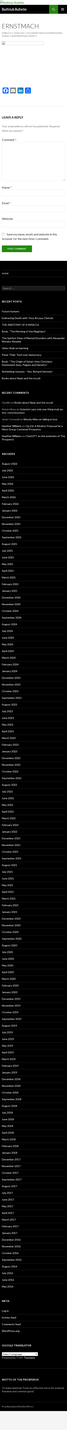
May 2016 (7, 1286)
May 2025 (7, 564)
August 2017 (9, 1186)
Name (7, 187)
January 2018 (9, 1152)
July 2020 (7, 952)
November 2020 (11, 925)
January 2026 (9, 510)
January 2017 (9, 1233)
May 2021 (7, 885)
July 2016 (7, 1273)
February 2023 (10, 744)
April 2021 (8, 891)
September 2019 (11, 1018)
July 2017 (7, 1192)
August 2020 (9, 945)
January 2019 (9, 1072)
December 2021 (11, 838)
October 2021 (10, 851)
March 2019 (9, 1059)
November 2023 (11, 684)
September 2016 (11, 1259)
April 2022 (8, 811)
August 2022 (9, 784)
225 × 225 (25, 33)
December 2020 (11, 918)
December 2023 (11, 677)
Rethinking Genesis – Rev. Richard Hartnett (27, 371)
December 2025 (11, 517)
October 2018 (10, 1092)
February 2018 (10, 1146)
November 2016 (11, 1246)
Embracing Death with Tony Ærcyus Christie (27, 318)
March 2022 (9, 818)
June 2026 (8, 477)
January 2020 (9, 992)
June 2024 (8, 637)
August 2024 (9, 624)
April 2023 (8, 731)
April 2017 (8, 1212)
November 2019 (11, 1005)
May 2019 (7, 1045)
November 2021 (11, 845)
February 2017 (10, 1226)
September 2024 (11, 617)
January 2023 (9, 751)
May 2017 (7, 1206)
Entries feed (9, 1317)
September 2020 (11, 938)
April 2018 (8, 1132)
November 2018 (11, 1085)
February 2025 (10, 584)
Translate (29, 1357)
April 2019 (8, 1052)
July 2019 (7, 1032)
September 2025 (11, 537)
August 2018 (9, 1105)
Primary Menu (62, 9)
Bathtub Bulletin (14, 9)
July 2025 (7, 550)
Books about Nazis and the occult (21, 378)
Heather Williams (12, 426)
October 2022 (10, 771)
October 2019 (10, 1012)
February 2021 (10, 905)
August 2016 (9, 1266)
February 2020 (10, 985)
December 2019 (11, 998)
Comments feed (11, 1324)
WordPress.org (11, 1330)
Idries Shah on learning (15, 348)
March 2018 (9, 1139)
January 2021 (9, 911)
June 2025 (8, 557)
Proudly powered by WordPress (18, 1406)
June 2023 (8, 717)
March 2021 (9, 898)
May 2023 (7, 724)
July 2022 (7, 791)
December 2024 (11, 597)
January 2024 (9, 671)
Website (7, 218)
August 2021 (9, 865)
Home (5, 273)
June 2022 (8, 798)
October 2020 (10, 932)
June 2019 (8, 1039)
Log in (5, 1310)
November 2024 (11, 604)
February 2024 (10, 664)
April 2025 (8, 570)
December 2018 (11, 1079)
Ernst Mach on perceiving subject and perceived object (32, 34)
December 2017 (11, 1159)
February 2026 (10, 503)
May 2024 (7, 644)
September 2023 (11, 697)
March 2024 (9, 657)
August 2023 (9, 704)
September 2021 (11, 858)
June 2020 (8, 958)
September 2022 (11, 778)
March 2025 (9, 577)
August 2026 (9, 463)
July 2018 (7, 1112)
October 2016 (10, 1253)
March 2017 (9, 1219)
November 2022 (11, 764)
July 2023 (7, 711)
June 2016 (8, 1279)
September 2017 (11, 1179)
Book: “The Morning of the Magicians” (24, 331)
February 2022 (10, 824)
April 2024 (8, 651)
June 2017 (8, 1199)
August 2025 (9, 544)
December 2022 (11, 758)
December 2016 (11, 1239)
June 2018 (8, 1119)
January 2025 (9, 590)
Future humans (10, 311)
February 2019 (10, 1065)
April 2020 (8, 972)
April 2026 (8, 490)
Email (6, 203)
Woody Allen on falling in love (40, 419)
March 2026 (9, 497)
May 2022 (7, 804)
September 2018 (11, 1099)
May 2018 (7, 1126)
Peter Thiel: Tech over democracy (21, 354)
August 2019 (9, 1025)
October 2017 (10, 1172)
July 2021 (7, 871)
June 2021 (8, 878)
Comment (9, 139)
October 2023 (10, 691)
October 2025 (10, 530)
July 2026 (7, 470)
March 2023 (9, 738)
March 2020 (9, 978)
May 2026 (7, 483)
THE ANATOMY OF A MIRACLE (20, 324)
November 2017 (11, 1166)
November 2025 (11, 523)
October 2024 (10, 610)
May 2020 (7, 965)
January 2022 (9, 831)
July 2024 (7, 630)
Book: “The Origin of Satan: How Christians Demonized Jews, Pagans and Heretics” (27, 363)
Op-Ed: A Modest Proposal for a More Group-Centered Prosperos (32, 427)
